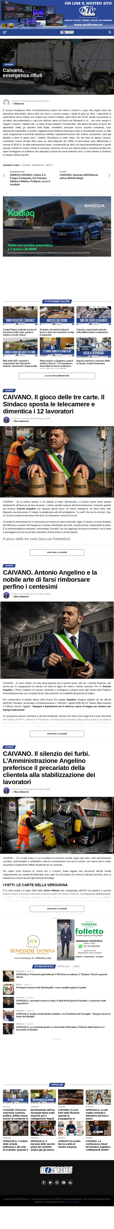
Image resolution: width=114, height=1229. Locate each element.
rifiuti (50, 165)
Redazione (19, 104)
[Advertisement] (57, 276)
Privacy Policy (72, 1202)
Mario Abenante (21, 421)
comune (27, 165)
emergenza (38, 165)
